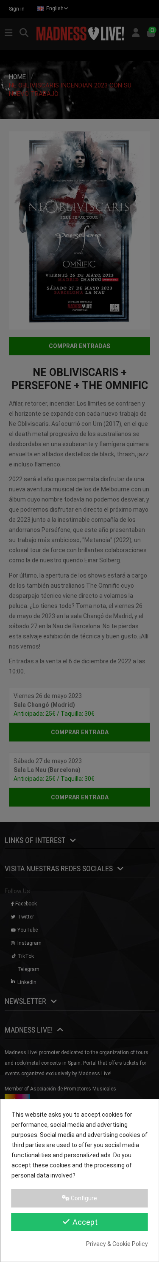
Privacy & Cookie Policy (117, 1243)
